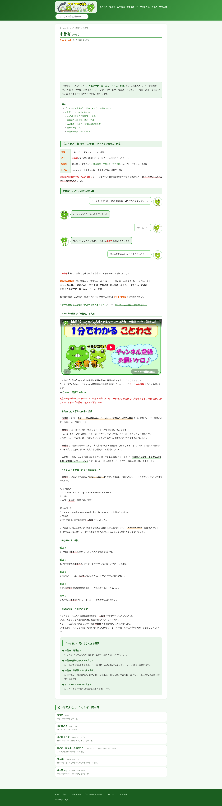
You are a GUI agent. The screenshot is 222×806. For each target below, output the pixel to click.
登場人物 (163, 7)
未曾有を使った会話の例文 (78, 131)
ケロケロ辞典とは (62, 794)
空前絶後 (107, 164)
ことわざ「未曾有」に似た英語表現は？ (84, 123)
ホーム (62, 28)
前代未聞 (97, 164)
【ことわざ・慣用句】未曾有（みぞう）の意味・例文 (88, 108)
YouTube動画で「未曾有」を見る (81, 116)
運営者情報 (76, 794)
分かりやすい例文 (74, 127)
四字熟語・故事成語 (125, 7)
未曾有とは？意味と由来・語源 (80, 120)
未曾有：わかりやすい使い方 (77, 112)
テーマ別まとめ (143, 7)
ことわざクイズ (110, 794)
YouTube (123, 794)
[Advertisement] (111, 62)
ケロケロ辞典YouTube (74, 392)
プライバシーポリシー (93, 794)
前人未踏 (116, 164)
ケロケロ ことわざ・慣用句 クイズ (131, 304)
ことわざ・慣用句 (107, 7)
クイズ (154, 7)
